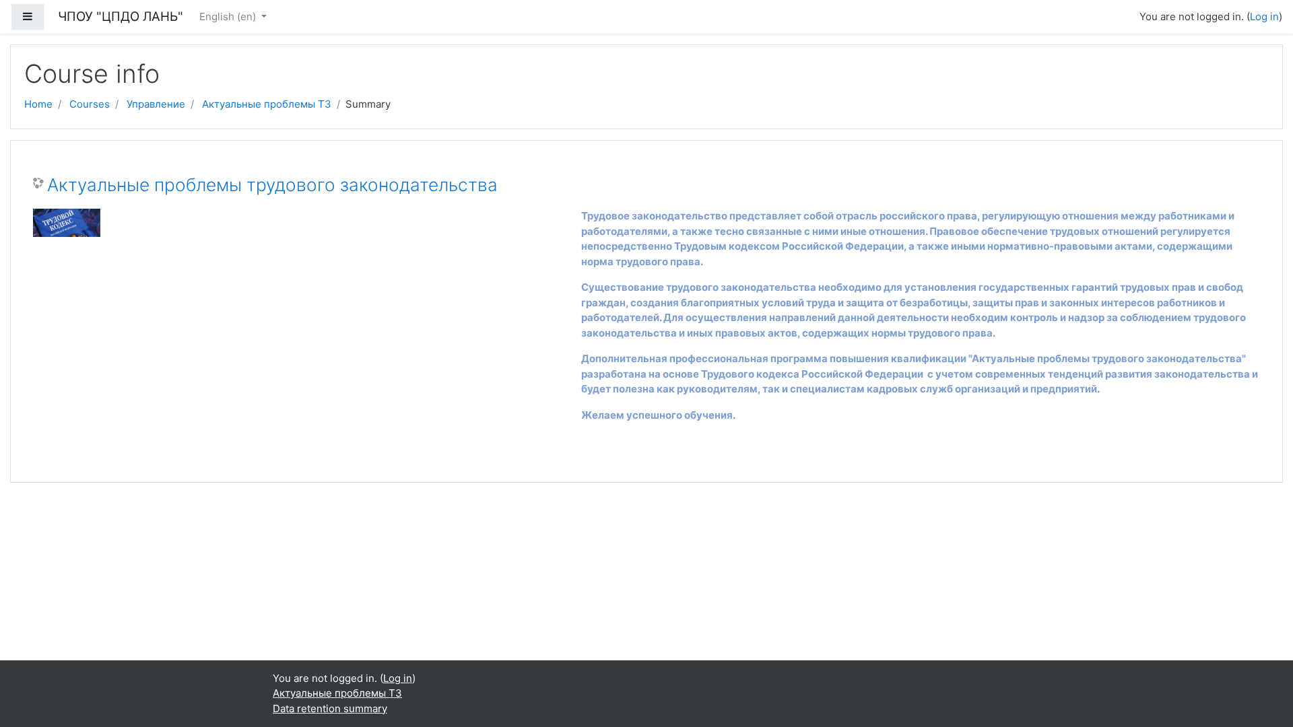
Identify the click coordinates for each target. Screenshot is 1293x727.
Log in (1264, 16)
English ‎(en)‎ (229, 16)
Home (38, 104)
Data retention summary (330, 708)
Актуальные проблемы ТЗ (266, 104)
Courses (89, 104)
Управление (156, 104)
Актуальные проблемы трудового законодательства (272, 184)
